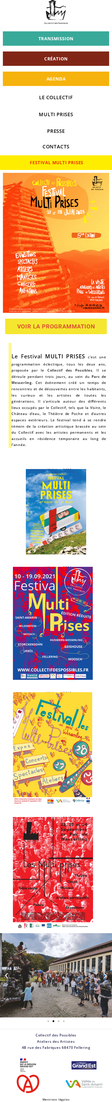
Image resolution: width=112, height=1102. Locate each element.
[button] (6, 975)
